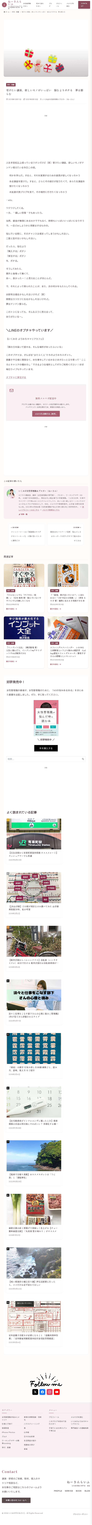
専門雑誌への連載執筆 (80, 1428)
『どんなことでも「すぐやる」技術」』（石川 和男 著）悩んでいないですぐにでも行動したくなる (23, 597)
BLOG (87, 1491)
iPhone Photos (8, 1432)
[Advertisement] (46, 136)
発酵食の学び (29, 1445)
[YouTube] (57, 1392)
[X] (35, 1392)
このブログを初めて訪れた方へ (57, 1422)
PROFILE (58, 1491)
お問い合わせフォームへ (16, 1500)
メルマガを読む (70, 5)
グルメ (4, 1436)
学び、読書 (10, 84)
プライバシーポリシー (80, 1514)
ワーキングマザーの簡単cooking (10, 1442)
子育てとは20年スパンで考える (58, 1429)
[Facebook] (42, 1392)
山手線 (26, 1432)
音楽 (25, 1449)
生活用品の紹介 (30, 1440)
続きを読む (10, 609)
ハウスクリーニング (32, 1424)
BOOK (79, 1491)
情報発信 (5, 1428)
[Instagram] (49, 1392)
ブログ (50, 5)
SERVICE (69, 1491)
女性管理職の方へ (27, 5)
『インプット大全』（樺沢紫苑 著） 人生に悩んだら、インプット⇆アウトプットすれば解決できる (24, 650)
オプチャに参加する (16, 377)
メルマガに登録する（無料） (46, 414)
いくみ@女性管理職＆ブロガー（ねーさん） (38, 490)
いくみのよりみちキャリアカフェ (80, 1422)
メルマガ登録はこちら (51, 510)
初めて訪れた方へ (40, 5)
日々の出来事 (29, 1436)
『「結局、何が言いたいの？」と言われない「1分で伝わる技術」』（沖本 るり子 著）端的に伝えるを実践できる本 (68, 597)
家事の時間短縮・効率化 (33, 1418)
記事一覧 (24, 514)
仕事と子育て (7, 1424)
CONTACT (84, 5)
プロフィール (59, 5)
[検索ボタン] (83, 759)
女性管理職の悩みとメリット (11, 1418)
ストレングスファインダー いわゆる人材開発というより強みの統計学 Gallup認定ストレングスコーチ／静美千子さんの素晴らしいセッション (68, 652)
